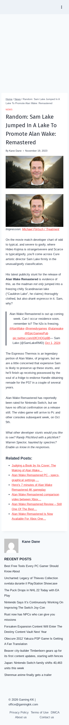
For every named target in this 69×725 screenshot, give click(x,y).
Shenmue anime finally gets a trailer (28, 675)
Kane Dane (15, 150)
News (9, 109)
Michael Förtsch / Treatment (40, 229)
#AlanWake (17, 328)
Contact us (47, 717)
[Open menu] (61, 7)
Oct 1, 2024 (52, 343)
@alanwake (55, 328)
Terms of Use (39, 712)
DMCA (55, 712)
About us (21, 717)
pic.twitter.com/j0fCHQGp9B (31, 338)
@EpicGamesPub (36, 333)
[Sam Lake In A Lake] (34, 210)
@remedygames (36, 328)
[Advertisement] (34, 50)
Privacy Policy (19, 712)
